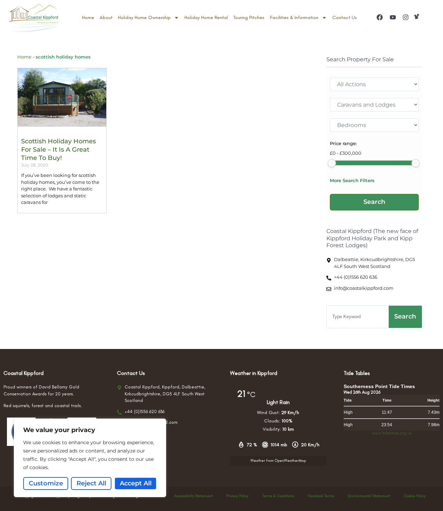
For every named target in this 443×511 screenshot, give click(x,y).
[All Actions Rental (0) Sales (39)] (374, 84)
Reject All (91, 483)
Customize (46, 483)
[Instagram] (405, 17)
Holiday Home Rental (206, 17)
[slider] (332, 163)
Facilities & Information (294, 17)
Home (88, 17)
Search (405, 316)
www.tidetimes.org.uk (392, 433)
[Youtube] (392, 17)
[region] (90, 458)
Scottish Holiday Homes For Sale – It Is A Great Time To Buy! (58, 149)
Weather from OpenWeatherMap (278, 460)
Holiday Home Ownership (144, 17)
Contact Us (344, 17)
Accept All (136, 483)
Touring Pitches (248, 17)
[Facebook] (379, 17)
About (106, 17)
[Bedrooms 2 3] (374, 125)
